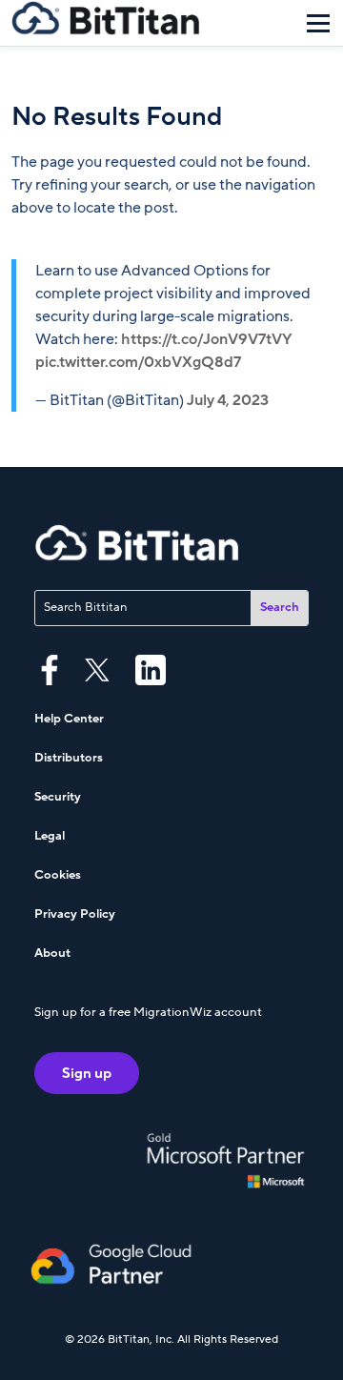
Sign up (86, 1073)
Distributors (68, 757)
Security (57, 796)
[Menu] (318, 23)
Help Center (69, 718)
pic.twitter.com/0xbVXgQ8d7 (138, 362)
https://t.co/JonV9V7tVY (206, 339)
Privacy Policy (74, 914)
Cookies (57, 875)
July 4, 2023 (228, 400)
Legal (49, 835)
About (52, 953)
